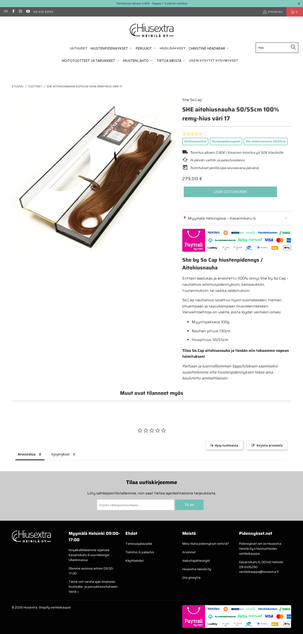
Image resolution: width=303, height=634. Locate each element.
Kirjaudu (275, 11)
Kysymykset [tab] (60, 454)
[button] (111, 49)
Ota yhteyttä (191, 577)
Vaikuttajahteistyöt (196, 560)
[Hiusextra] (151, 31)
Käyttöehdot (134, 560)
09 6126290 (248, 567)
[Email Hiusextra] (6, 11)
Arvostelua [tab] (27, 454)
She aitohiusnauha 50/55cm (265, 141)
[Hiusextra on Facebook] (13, 11)
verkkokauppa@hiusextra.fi (259, 571)
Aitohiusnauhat (195, 141)
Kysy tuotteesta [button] (226, 445)
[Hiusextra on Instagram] (20, 11)
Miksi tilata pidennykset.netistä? (205, 543)
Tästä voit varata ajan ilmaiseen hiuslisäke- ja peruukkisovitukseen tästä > (93, 586)
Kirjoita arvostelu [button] (270, 445)
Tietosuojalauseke (138, 543)
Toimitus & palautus (139, 552)
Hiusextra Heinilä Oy (196, 569)
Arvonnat (189, 552)
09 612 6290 (43, 11)
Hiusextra (30, 607)
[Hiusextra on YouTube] (28, 11)
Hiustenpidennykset (226, 141)
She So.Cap (192, 100)
